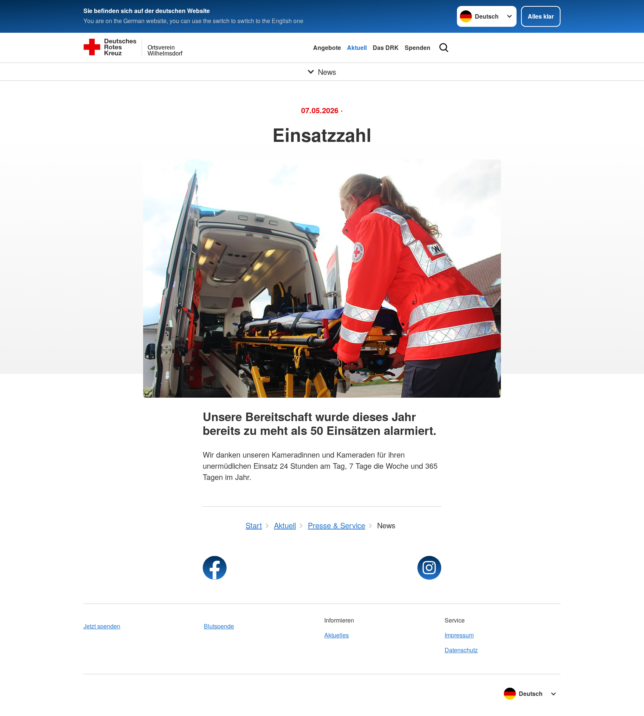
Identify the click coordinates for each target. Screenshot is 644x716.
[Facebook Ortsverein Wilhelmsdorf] (215, 568)
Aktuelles (336, 635)
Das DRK (386, 47)
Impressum (459, 635)
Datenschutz (461, 650)
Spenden (417, 47)
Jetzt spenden (101, 626)
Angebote (327, 47)
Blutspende (219, 626)
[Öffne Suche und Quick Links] (444, 48)
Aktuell (357, 47)
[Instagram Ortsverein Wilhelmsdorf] (429, 568)
